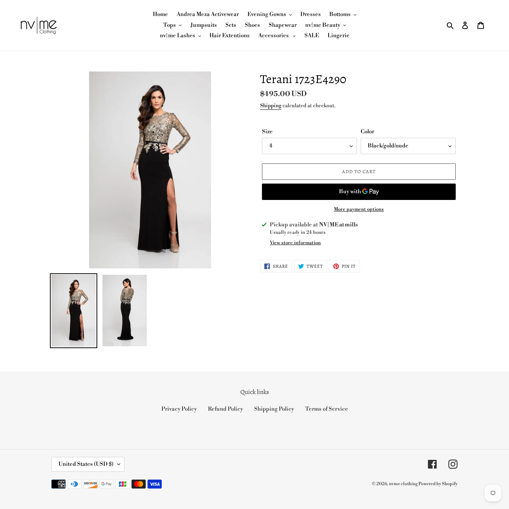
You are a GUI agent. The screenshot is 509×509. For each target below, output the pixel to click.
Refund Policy (225, 409)
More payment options (359, 209)
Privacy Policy (179, 409)
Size (267, 131)
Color (367, 131)
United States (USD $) (86, 464)
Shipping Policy (274, 409)
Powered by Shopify (438, 484)
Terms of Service (326, 409)
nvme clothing (403, 484)
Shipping (270, 105)
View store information (295, 243)
